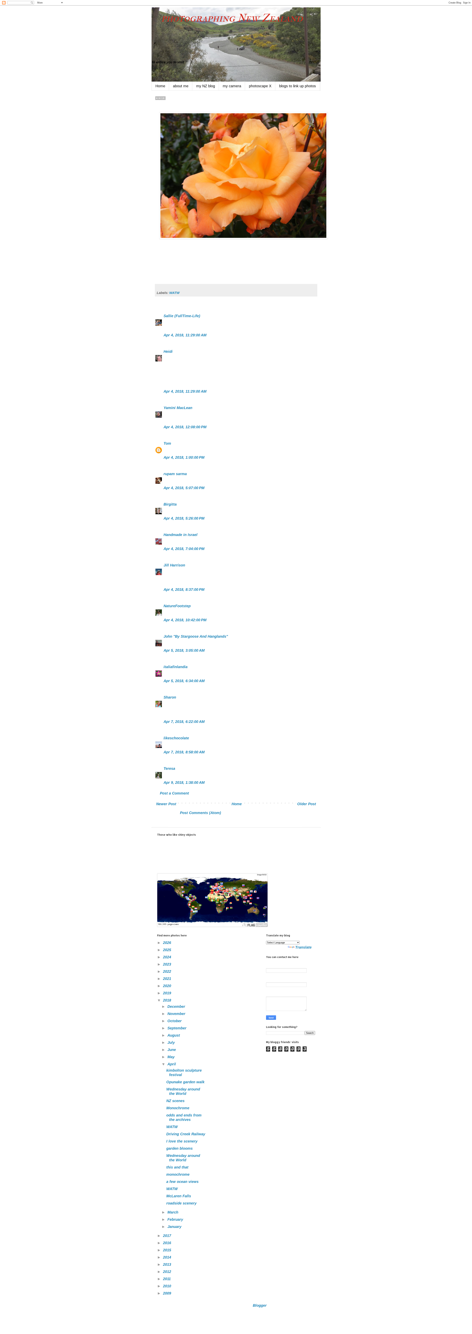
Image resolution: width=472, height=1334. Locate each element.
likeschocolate (176, 738)
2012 (167, 1272)
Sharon (170, 697)
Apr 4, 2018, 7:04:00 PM (184, 549)
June (172, 1050)
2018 (167, 1000)
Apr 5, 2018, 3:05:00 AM (184, 650)
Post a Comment (174, 793)
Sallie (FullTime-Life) (182, 316)
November (176, 1014)
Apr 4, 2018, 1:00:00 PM (184, 457)
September (177, 1028)
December (176, 1006)
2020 (167, 986)
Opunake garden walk (185, 1082)
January (175, 1227)
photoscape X (260, 86)
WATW (174, 293)
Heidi (168, 351)
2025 (167, 950)
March (173, 1212)
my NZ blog (205, 86)
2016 (167, 1243)
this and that (177, 1167)
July (171, 1042)
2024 (167, 957)
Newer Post (166, 804)
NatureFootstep (177, 606)
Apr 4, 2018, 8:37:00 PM (184, 589)
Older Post (306, 804)
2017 (167, 1236)
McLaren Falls (178, 1196)
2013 (167, 1264)
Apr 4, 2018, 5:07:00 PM (184, 488)
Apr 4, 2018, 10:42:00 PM (185, 620)
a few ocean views (182, 1182)
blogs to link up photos (297, 86)
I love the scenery (181, 1141)
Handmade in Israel (180, 535)
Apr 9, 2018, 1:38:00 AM (184, 782)
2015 (167, 1250)
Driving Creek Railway (185, 1134)
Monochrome (177, 1108)
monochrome (178, 1174)
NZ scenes (175, 1101)
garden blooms (179, 1148)
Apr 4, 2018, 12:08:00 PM (185, 427)
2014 (167, 1257)
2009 (167, 1293)
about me (180, 86)
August (174, 1035)
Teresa (169, 768)
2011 (167, 1279)
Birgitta (170, 504)
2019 (167, 993)
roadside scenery (181, 1203)
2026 (167, 943)
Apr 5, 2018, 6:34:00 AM (184, 681)
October (175, 1021)
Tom (167, 443)
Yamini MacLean (178, 408)
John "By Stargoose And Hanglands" (196, 636)
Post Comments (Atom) (200, 813)
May (171, 1057)
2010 (167, 1286)
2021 (167, 979)
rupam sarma (175, 474)
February (175, 1219)
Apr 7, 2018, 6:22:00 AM (184, 722)
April (172, 1064)
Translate (303, 947)
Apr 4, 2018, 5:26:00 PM (184, 518)
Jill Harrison (174, 565)
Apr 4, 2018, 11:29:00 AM (185, 335)
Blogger (259, 1305)
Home (160, 86)
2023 (167, 964)
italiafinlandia (176, 667)
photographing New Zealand (227, 18)
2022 (167, 971)
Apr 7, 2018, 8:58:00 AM (184, 752)
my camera (232, 86)
